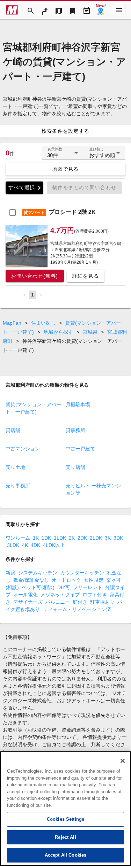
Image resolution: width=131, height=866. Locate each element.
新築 (10, 572)
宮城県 (90, 332)
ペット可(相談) (38, 587)
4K (25, 545)
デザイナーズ (28, 602)
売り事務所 (18, 485)
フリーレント (87, 587)
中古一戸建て (80, 448)
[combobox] (62, 156)
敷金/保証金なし (31, 580)
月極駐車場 (78, 404)
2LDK (96, 538)
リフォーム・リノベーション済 (77, 609)
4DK (35, 545)
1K (36, 538)
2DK (82, 538)
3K (108, 538)
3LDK (13, 545)
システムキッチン (37, 572)
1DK (46, 538)
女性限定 (93, 580)
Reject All (65, 837)
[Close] (122, 760)
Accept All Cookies (65, 855)
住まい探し (43, 323)
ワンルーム (18, 538)
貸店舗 (13, 430)
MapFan (12, 323)
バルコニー (57, 602)
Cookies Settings (65, 819)
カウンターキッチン (82, 572)
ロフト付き (94, 594)
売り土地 (15, 467)
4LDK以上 (54, 545)
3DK (118, 538)
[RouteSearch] (45, 10)
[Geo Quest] (101, 10)
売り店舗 (75, 467)
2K (72, 538)
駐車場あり (102, 602)
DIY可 (63, 587)
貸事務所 (75, 430)
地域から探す (58, 332)
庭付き (80, 602)
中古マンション (23, 448)
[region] (65, 808)
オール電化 (25, 594)
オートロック (66, 580)
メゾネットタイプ (60, 594)
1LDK (60, 538)
